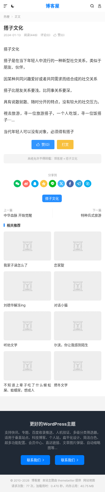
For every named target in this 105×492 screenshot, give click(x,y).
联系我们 (35, 460)
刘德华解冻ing (15, 305)
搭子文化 (13, 28)
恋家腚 (59, 265)
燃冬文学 (61, 385)
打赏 (65, 144)
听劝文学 (10, 345)
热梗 (7, 17)
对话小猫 (61, 305)
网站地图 (89, 480)
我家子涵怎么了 (16, 265)
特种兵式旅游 (91, 215)
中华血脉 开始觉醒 (18, 215)
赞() (58, 35)
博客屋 (53, 6)
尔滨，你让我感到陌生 (71, 345)
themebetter (66, 480)
